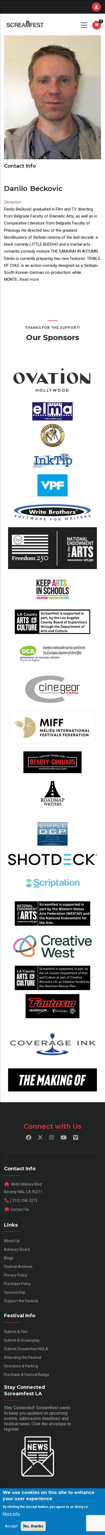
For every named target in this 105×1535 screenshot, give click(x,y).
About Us (12, 1241)
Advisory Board (17, 1249)
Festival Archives (18, 1266)
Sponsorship (14, 1292)
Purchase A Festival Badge (26, 1374)
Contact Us (19, 1209)
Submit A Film (16, 1332)
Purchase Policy (17, 1284)
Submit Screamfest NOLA (26, 1349)
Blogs (8, 1258)
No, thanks (33, 1526)
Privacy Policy (15, 1275)
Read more (29, 279)
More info (11, 1513)
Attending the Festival (22, 1357)
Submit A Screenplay (22, 1340)
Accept (11, 1526)
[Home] (24, 24)
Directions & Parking (21, 1366)
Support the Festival (21, 1301)
